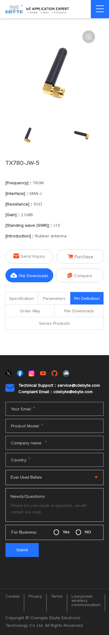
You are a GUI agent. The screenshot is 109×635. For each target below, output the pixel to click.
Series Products (54, 323)
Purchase (80, 256)
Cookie (12, 596)
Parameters (54, 299)
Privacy (35, 596)
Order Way (30, 311)
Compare (80, 275)
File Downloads (29, 275)
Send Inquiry (29, 256)
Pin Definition (87, 299)
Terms (57, 596)
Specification (21, 299)
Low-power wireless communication (86, 600)
